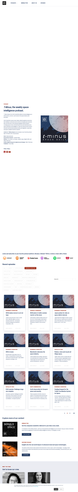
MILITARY (28, 274)
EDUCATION (6, 277)
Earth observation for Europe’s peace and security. (39, 390)
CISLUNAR (35, 274)
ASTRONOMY (6, 290)
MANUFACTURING (7, 280)
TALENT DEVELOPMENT (17, 290)
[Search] (74, 279)
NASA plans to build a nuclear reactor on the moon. (38, 314)
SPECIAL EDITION (18, 268)
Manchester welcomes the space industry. (37, 353)
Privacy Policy (36, 486)
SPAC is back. (10, 352)
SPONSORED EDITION (30, 280)
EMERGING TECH (7, 274)
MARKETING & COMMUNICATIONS (28, 277)
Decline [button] (61, 489)
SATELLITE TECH (7, 271)
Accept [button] (56, 489)
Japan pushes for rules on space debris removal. (62, 314)
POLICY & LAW (29, 271)
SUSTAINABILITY (28, 283)
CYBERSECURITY (15, 277)
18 (74, 413)
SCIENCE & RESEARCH (18, 271)
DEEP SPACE (19, 283)
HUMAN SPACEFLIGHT (18, 280)
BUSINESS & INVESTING (30, 268)
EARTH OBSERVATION (18, 274)
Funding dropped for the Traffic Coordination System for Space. (63, 391)
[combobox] (63, 279)
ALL (4, 268)
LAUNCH (10, 268)
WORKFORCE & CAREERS (9, 283)
